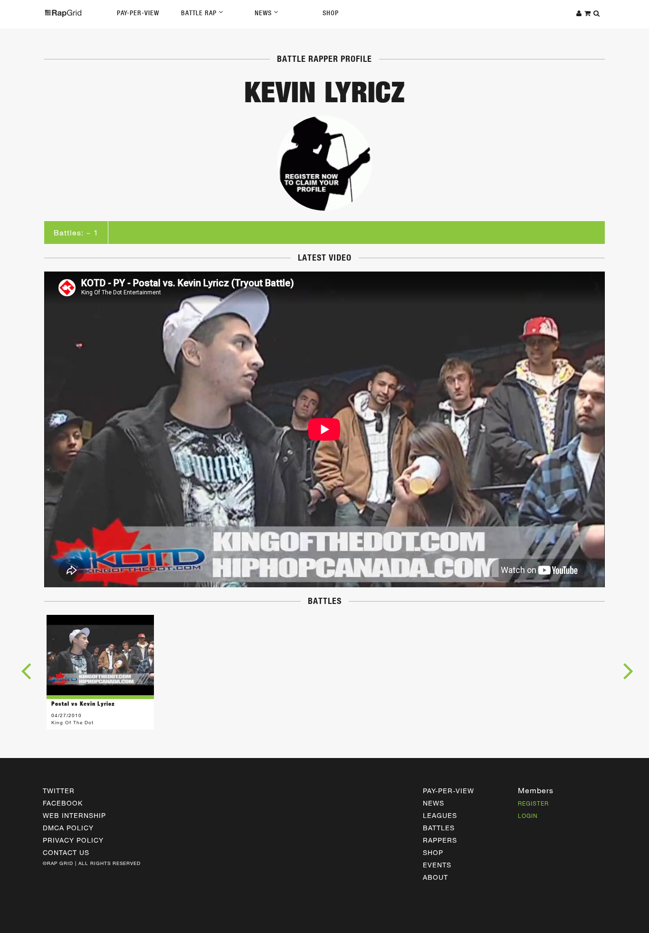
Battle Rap (200, 13)
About (435, 877)
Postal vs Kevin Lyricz (83, 703)
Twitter (59, 791)
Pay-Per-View (138, 13)
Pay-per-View (448, 791)
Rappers (440, 840)
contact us (66, 852)
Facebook (63, 803)
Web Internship (74, 815)
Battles (439, 828)
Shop (331, 13)
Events (437, 865)
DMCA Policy (68, 828)
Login (528, 815)
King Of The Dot (72, 722)
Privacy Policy (73, 840)
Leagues (440, 815)
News (264, 13)
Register (533, 803)
